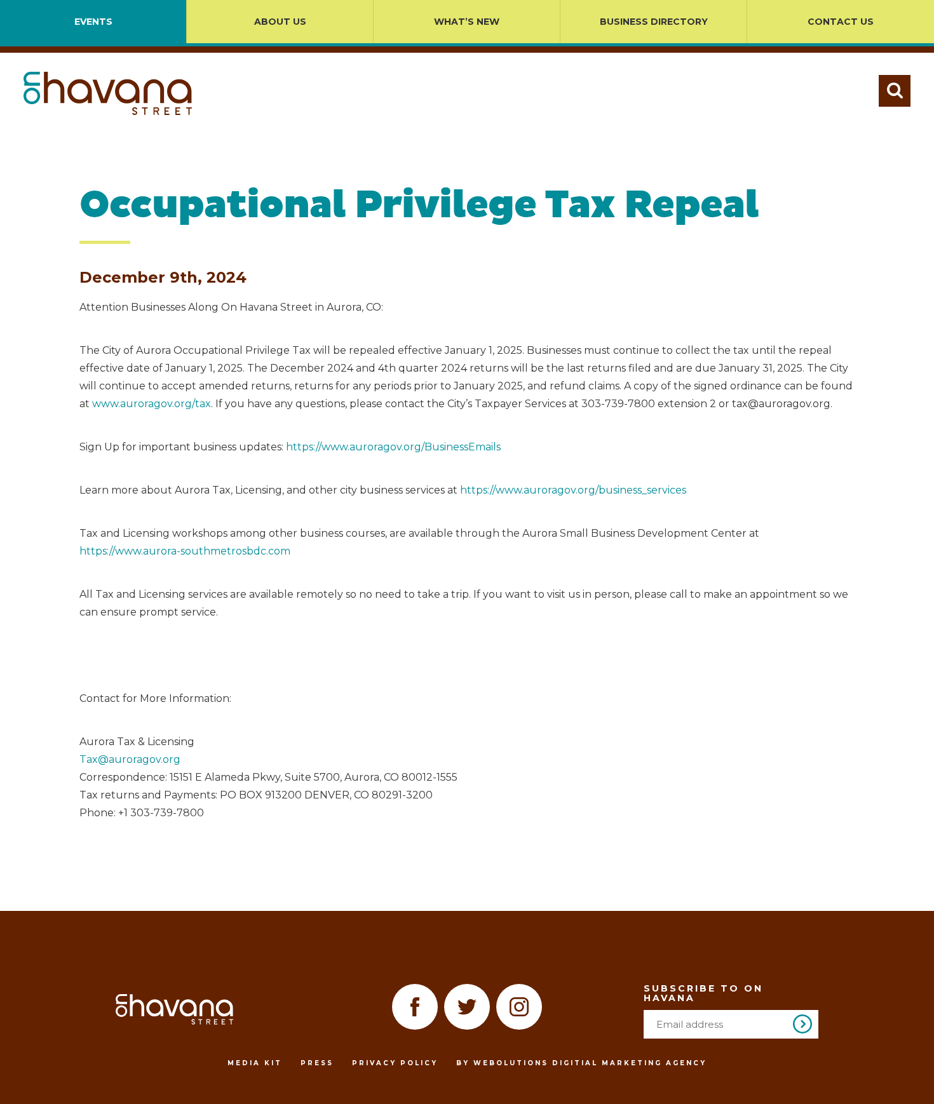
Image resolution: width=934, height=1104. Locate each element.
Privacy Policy (395, 1063)
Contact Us (841, 21)
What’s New (466, 21)
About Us (280, 21)
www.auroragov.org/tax (151, 404)
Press (317, 1063)
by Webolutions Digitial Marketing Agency (581, 1063)
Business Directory (654, 21)
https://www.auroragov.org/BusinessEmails (393, 447)
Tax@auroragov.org (129, 759)
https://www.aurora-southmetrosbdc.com (184, 551)
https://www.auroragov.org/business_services (573, 490)
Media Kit (254, 1063)
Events (93, 21)
